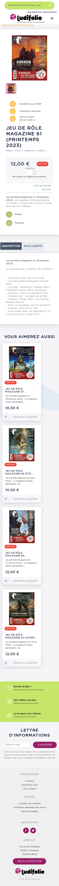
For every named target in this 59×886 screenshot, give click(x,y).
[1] (7, 188)
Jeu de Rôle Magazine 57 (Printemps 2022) (18, 390)
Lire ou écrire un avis (42, 187)
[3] (12, 188)
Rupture (42, 164)
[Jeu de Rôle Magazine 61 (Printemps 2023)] (12, 89)
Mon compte (29, 789)
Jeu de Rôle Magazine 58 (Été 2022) (18, 472)
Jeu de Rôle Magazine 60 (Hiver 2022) (20, 636)
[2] (9, 188)
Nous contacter (29, 861)
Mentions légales (29, 811)
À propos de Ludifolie (29, 804)
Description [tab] (11, 246)
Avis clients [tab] (33, 246)
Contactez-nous (29, 785)
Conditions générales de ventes (29, 807)
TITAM (18, 151)
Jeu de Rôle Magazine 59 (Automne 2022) (17, 554)
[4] (14, 188)
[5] (16, 188)
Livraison (29, 781)
